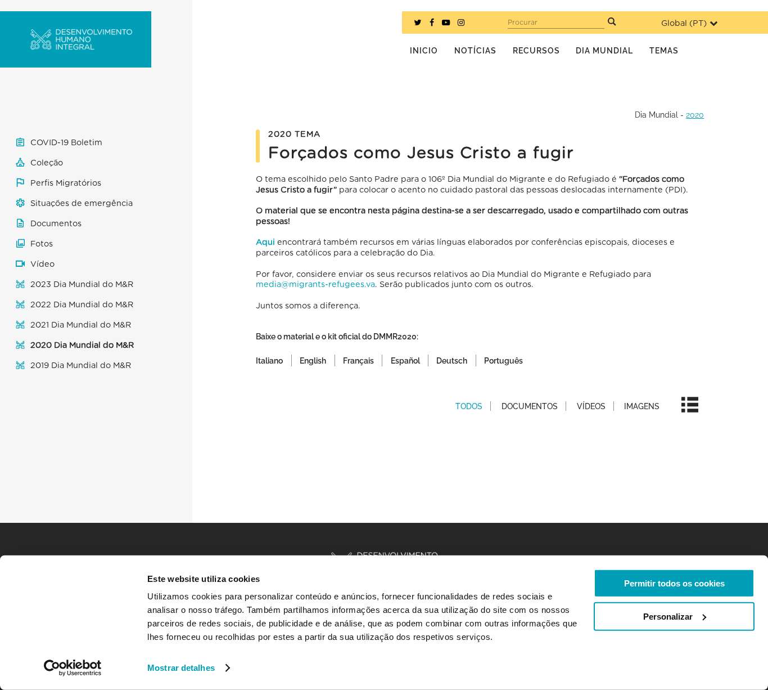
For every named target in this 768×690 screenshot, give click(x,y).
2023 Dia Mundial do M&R (81, 284)
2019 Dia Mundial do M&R (80, 365)
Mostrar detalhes (181, 668)
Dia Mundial (656, 114)
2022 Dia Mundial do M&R (81, 305)
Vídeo (42, 264)
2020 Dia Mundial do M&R (82, 345)
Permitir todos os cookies (674, 583)
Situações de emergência (81, 203)
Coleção (46, 163)
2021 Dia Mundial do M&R (80, 325)
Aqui (265, 242)
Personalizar (668, 616)
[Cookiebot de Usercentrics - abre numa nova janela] (73, 668)
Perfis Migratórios (65, 183)
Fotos (41, 244)
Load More (480, 471)
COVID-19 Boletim (66, 142)
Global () (684, 23)
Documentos (56, 223)
